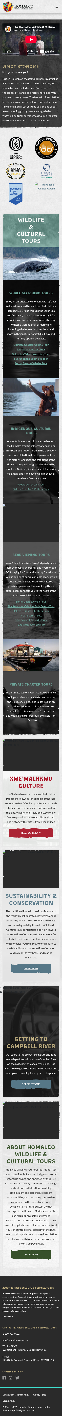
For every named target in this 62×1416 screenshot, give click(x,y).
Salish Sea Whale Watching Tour (31, 353)
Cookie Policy (8, 1400)
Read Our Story (31, 832)
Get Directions (31, 1084)
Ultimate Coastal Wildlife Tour (31, 344)
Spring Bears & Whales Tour (31, 363)
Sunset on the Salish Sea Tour (31, 358)
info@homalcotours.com (15, 1340)
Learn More (31, 968)
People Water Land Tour (31, 349)
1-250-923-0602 (11, 1333)
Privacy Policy (39, 1394)
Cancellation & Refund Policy (15, 1394)
